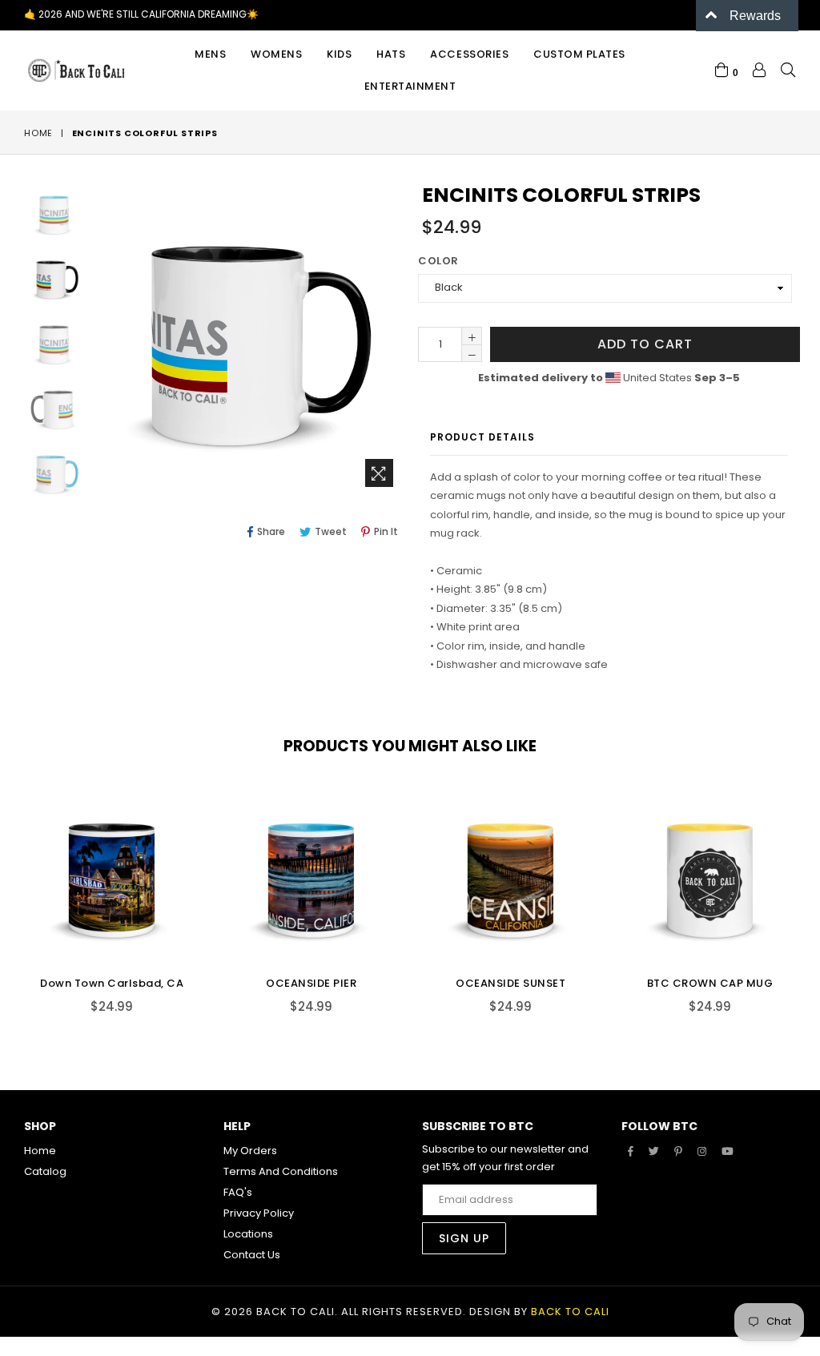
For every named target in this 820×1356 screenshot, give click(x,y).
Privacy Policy (258, 1213)
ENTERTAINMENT (410, 86)
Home (38, 133)
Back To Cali (570, 1311)
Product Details (482, 437)
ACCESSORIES (469, 54)
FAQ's (237, 1192)
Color (438, 260)
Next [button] (808, 889)
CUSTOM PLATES (579, 54)
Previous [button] (8, 889)
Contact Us (251, 1254)
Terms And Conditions (280, 1171)
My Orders (250, 1150)
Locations (248, 1233)
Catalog (45, 1171)
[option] (42, 215)
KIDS (339, 54)
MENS (210, 54)
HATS (390, 54)
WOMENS (276, 54)
